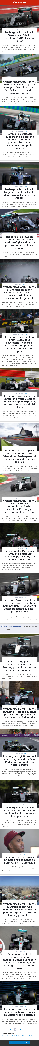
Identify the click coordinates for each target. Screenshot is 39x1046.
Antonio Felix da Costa (27, 1035)
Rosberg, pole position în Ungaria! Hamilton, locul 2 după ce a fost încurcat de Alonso (19, 193)
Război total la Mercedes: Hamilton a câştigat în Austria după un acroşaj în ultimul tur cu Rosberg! (19, 555)
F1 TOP (25, 29)
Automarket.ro (19, 2)
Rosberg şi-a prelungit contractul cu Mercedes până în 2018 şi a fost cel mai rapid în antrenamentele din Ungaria (19, 242)
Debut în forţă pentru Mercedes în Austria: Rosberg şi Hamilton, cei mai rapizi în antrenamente (19, 666)
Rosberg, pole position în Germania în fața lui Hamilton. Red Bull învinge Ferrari (19, 36)
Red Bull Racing (6, 1035)
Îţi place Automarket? (13, 627)
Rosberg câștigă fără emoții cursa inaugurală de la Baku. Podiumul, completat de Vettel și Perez (19, 760)
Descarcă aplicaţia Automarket (19, 1043)
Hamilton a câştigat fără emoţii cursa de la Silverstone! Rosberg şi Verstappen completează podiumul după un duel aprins (19, 344)
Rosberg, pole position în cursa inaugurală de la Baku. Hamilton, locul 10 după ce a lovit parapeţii (19, 812)
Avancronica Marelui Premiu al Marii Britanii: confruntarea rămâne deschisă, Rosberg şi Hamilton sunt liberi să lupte (19, 506)
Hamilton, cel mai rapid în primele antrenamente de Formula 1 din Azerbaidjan (19, 860)
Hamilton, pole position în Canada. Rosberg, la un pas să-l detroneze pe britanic (20, 1012)
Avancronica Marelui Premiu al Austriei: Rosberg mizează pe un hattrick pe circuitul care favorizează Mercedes (19, 713)
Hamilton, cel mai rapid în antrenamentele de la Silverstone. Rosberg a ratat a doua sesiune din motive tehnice (19, 456)
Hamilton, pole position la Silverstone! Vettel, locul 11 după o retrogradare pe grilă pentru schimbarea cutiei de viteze (19, 402)
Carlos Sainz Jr (16, 1035)
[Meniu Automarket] (36, 2)
